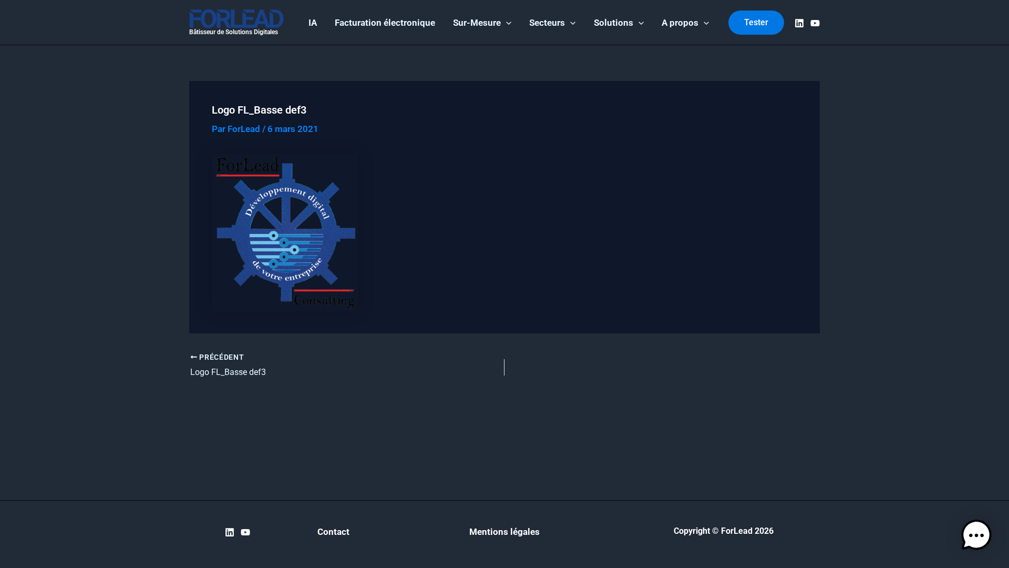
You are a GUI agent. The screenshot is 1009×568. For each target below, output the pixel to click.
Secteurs (547, 22)
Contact (333, 531)
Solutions (613, 22)
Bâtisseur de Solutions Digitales (233, 32)
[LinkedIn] (799, 23)
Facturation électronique (385, 22)
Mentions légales (504, 531)
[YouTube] (815, 23)
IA (312, 22)
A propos (680, 22)
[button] (506, 23)
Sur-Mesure (477, 22)
